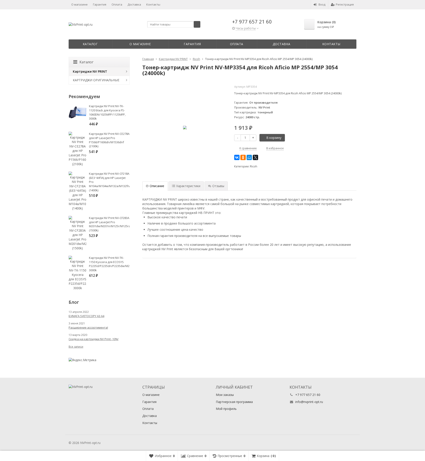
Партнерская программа (234, 402)
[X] (255, 157)
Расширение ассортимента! (88, 327)
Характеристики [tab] (188, 186)
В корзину (273, 138)
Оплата (117, 4)
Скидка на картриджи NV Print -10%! (93, 339)
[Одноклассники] (243, 157)
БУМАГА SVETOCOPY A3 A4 (86, 316)
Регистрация (345, 4)
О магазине (79, 4)
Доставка (134, 4)
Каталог (90, 44)
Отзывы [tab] (218, 186)
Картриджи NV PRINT (90, 71)
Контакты (153, 4)
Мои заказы (225, 395)
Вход (322, 4)
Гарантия (99, 4)
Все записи (76, 347)
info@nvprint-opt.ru (309, 402)
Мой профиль (226, 409)
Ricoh (253, 166)
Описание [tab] (157, 186)
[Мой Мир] (249, 157)
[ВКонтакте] (237, 157)
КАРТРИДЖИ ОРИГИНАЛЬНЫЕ (96, 80)
